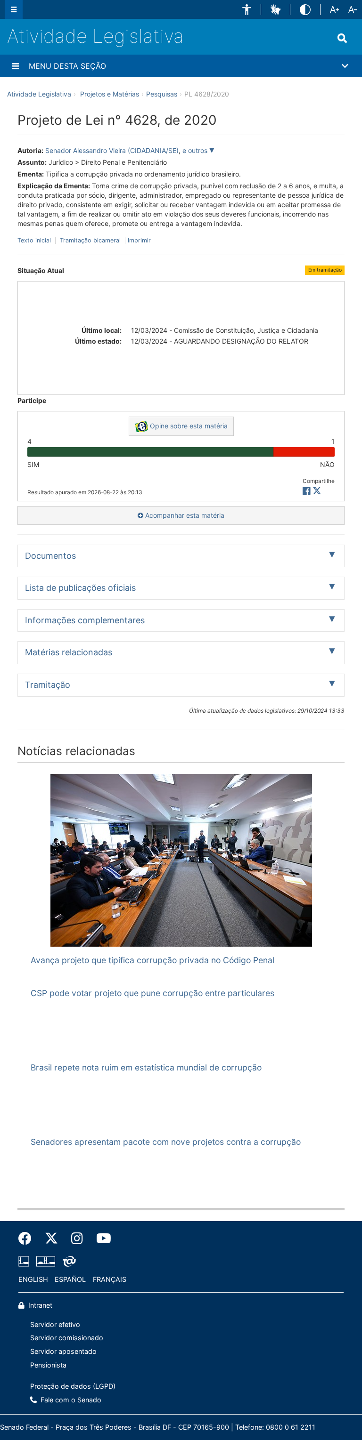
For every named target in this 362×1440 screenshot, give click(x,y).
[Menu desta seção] (15, 66)
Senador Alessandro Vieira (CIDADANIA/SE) (112, 150)
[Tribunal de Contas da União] (67, 1261)
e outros (195, 150)
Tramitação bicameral (90, 240)
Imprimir (139, 240)
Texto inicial (35, 240)
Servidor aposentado (63, 1351)
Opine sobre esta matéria (188, 426)
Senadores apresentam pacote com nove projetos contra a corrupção (166, 1142)
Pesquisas (161, 94)
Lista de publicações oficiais (80, 588)
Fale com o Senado (70, 1400)
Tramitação (47, 685)
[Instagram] (77, 1238)
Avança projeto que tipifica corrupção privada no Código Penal (152, 960)
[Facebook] (28, 1238)
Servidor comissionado (66, 1338)
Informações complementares (85, 620)
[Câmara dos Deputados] (25, 1261)
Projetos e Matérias (109, 94)
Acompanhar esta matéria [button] (183, 515)
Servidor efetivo (55, 1324)
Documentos (50, 556)
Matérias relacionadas (68, 652)
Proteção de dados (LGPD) (72, 1386)
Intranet (39, 1305)
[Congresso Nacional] (46, 1261)
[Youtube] (100, 1238)
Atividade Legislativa (95, 36)
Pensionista (48, 1365)
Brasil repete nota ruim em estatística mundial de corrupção (146, 1067)
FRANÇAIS (109, 1279)
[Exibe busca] (342, 38)
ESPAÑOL (70, 1279)
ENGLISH (33, 1279)
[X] (317, 491)
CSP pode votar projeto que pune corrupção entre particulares (152, 993)
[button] (246, 9)
